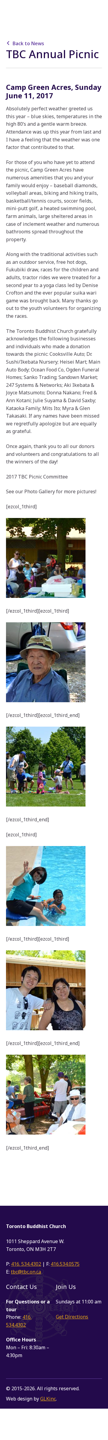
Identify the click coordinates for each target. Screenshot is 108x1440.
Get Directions (72, 1316)
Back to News (28, 43)
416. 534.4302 (26, 1264)
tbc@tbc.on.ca (26, 1271)
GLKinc (48, 1398)
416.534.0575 (65, 1264)
